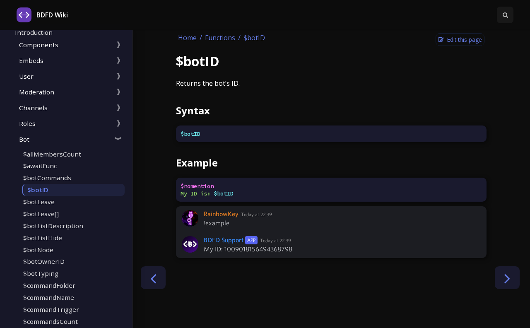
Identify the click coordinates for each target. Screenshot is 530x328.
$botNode (38, 250)
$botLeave (39, 202)
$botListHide (42, 238)
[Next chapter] (507, 277)
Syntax (193, 110)
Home (187, 37)
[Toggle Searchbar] (505, 15)
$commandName (48, 297)
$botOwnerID (44, 261)
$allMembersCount (52, 154)
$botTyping (40, 273)
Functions (220, 37)
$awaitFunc (40, 166)
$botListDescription (53, 226)
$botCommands (47, 178)
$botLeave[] (41, 214)
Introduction (34, 32)
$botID (37, 190)
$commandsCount (50, 321)
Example (197, 162)
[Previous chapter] (153, 277)
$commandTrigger (51, 309)
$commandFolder (49, 285)
